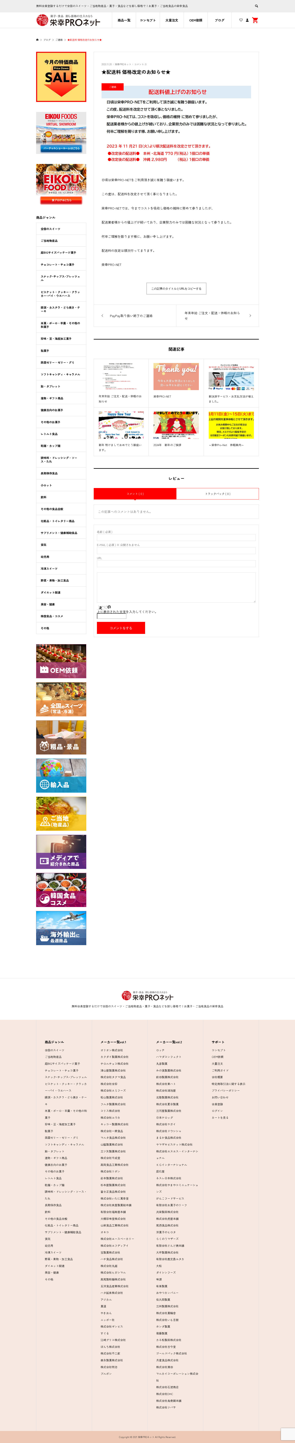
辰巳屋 (160, 1171)
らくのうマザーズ (167, 1239)
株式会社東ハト (166, 1084)
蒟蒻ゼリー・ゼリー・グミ (57, 362)
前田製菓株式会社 (167, 1077)
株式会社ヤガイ (166, 1124)
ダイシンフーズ (166, 1272)
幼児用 (45, 557)
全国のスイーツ (50, 229)
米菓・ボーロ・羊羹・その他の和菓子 (60, 325)
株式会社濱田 (164, 1367)
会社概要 (217, 1077)
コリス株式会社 (110, 1111)
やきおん (106, 1313)
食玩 (43, 545)
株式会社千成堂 (110, 1158)
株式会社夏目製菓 (167, 1104)
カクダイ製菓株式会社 (115, 1057)
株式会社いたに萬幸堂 (115, 1198)
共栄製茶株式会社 (167, 1212)
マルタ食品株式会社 (113, 1138)
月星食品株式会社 (167, 1360)
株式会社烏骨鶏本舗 (168, 1401)
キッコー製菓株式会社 (115, 1124)
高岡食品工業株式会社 (115, 1165)
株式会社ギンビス (112, 1326)
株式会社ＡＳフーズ (113, 1090)
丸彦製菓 (161, 1064)
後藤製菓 (161, 1333)
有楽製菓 (161, 1286)
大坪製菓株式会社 (167, 1252)
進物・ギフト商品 (52, 398)
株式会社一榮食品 (112, 1131)
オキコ (105, 1232)
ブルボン (106, 1374)
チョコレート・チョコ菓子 (57, 264)
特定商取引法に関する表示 (228, 1084)
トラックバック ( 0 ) (217, 494)
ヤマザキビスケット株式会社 (174, 1144)
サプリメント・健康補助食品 (59, 533)
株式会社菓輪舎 (166, 1313)
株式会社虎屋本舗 (167, 1219)
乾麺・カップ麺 (50, 446)
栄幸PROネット (123, 64)
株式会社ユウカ (110, 1118)
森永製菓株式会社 (112, 1360)
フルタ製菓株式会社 (113, 1104)
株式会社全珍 (109, 1084)
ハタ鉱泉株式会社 (112, 1293)
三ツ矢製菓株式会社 (113, 1151)
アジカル (106, 1300)
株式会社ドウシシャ (168, 1131)
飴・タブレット (50, 386)
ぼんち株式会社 (110, 1347)
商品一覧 (124, 20)
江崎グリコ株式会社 (113, 1340)
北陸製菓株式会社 (167, 1097)
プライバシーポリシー (226, 1090)
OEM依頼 (195, 20)
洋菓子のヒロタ (166, 1232)
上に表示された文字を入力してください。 (127, 611)
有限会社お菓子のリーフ (171, 1205)
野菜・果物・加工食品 (55, 580)
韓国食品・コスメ (52, 616)
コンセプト (148, 20)
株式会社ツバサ (166, 1407)
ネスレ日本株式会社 (168, 1178)
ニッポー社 (108, 1320)
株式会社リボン (110, 1171)
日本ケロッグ (164, 1118)
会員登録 (217, 1104)
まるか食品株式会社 (168, 1138)
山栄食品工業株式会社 (115, 1225)
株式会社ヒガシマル (113, 1272)
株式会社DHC (164, 1394)
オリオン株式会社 (112, 1050)
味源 (159, 1279)
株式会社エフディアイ (115, 1246)
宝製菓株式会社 (110, 1252)
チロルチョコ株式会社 (115, 1064)
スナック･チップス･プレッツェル (60, 278)
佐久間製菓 (163, 1300)
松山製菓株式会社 (112, 1097)
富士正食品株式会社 (113, 1192)
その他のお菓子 (50, 422)
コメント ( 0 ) (135, 494)
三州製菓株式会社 (167, 1306)
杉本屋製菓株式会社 (113, 1185)
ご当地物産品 (49, 241)
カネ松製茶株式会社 (168, 1340)
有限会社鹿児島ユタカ (170, 1259)
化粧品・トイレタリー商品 (57, 521)
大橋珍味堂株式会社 (113, 1219)
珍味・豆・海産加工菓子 (56, 339)
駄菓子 (45, 351)
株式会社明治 (109, 1367)
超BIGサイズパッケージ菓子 (58, 252)
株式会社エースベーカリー (117, 1239)
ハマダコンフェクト (168, 1057)
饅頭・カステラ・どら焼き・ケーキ (60, 309)
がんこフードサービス (170, 1198)
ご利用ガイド (220, 1070)
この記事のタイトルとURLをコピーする (176, 288)
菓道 (103, 1306)
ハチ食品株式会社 (112, 1259)
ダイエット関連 (50, 592)
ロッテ (160, 1050)
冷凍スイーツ (49, 568)
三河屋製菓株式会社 (168, 1111)
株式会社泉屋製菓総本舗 (116, 1205)
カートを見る (220, 1118)
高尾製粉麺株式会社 (113, 1279)
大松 (159, 1266)
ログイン (217, 1111)
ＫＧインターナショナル (171, 1165)
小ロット (46, 485)
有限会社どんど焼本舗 (170, 1246)
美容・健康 (48, 604)
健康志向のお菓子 (52, 410)
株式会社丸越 (109, 1266)
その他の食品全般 (52, 509)
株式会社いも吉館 (167, 1320)
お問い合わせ (220, 1097)
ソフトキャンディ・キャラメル (60, 374)
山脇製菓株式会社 (112, 1144)
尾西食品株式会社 (167, 1225)
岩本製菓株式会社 (112, 1178)
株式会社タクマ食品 (113, 1077)
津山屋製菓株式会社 (113, 1070)
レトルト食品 (49, 434)
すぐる (105, 1333)
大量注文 (171, 20)
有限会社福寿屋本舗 (113, 1212)
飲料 (43, 497)
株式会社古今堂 (166, 1347)
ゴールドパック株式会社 (171, 1353)
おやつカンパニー (167, 1293)
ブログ (219, 20)
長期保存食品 (49, 473)
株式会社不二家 (110, 1353)
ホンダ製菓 (163, 1326)
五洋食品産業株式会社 (115, 1286)
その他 (45, 628)
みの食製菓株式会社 (168, 1070)
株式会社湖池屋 (166, 1090)
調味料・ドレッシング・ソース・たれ (59, 459)
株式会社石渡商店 (167, 1387)
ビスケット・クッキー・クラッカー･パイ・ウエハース (60, 294)
